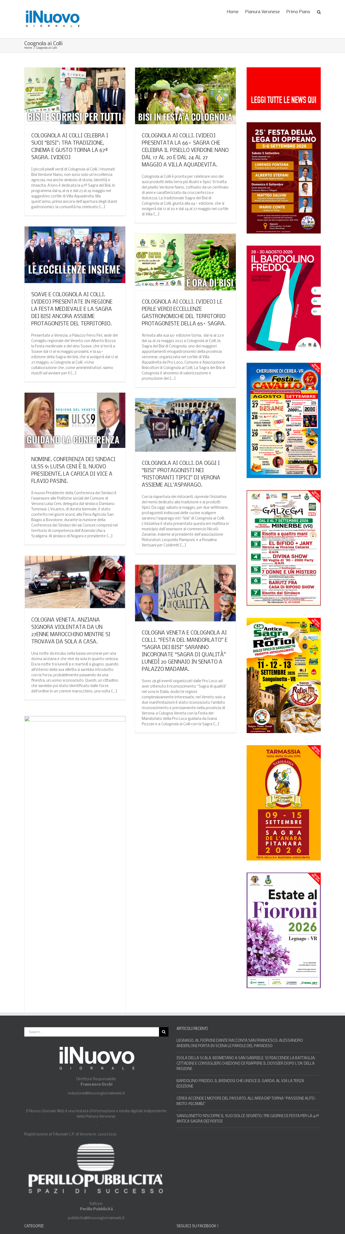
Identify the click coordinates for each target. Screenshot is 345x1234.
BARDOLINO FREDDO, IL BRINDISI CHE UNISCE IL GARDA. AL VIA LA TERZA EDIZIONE (240, 1084)
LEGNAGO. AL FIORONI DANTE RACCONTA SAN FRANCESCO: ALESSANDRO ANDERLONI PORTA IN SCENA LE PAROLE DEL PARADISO (240, 1043)
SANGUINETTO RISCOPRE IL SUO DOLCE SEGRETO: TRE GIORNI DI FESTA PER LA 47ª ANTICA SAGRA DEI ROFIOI (248, 1119)
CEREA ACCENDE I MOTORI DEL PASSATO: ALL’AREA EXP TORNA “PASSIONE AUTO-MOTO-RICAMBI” (246, 1101)
